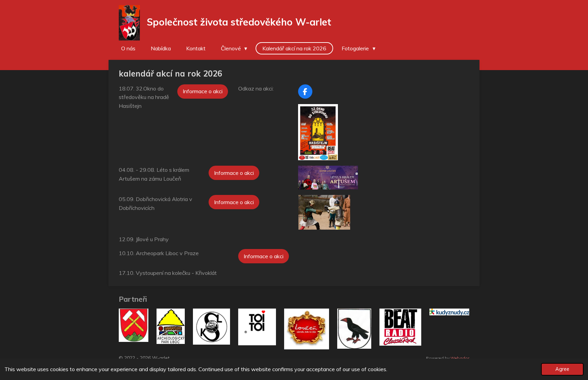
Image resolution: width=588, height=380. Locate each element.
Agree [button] (562, 369)
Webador (460, 358)
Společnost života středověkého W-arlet (239, 22)
